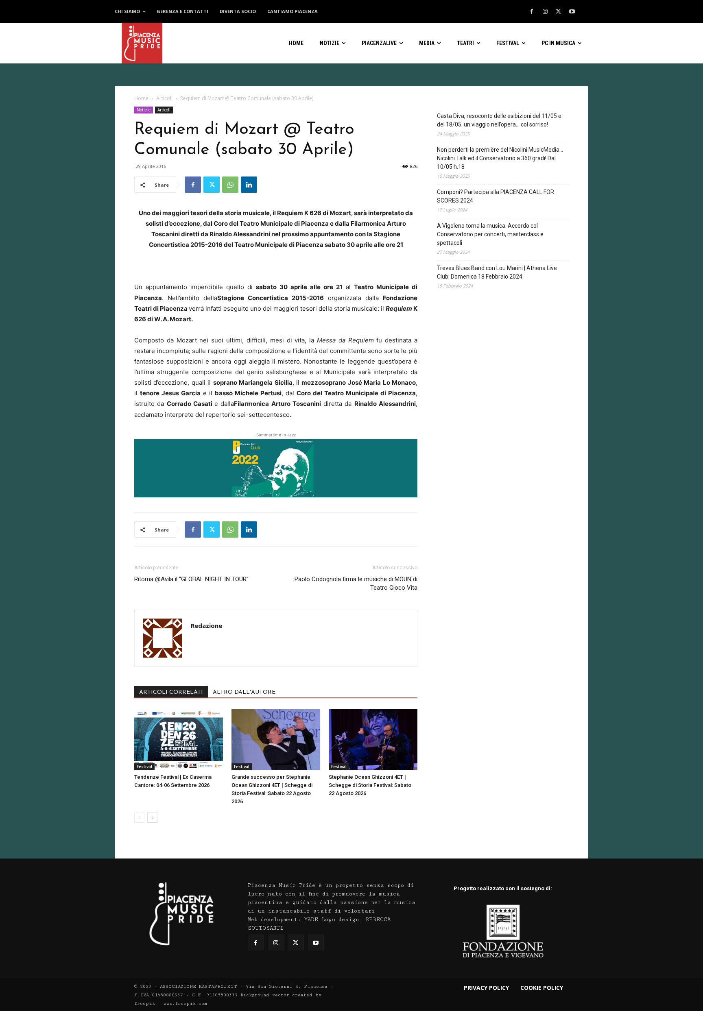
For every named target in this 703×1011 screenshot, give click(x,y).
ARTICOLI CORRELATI (171, 692)
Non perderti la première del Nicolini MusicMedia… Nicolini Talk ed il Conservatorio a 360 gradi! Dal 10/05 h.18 (500, 158)
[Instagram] (545, 11)
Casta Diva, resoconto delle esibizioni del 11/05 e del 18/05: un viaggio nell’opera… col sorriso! (499, 120)
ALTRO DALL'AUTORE (244, 692)
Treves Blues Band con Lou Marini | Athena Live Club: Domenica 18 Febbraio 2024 (497, 272)
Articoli (164, 98)
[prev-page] (139, 818)
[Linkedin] (249, 184)
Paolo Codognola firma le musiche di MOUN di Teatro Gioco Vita (356, 583)
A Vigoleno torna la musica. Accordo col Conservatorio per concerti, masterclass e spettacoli (490, 234)
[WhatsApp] (230, 184)
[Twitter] (558, 11)
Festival (144, 766)
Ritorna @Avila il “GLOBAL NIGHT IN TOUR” (191, 579)
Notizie (144, 110)
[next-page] (152, 818)
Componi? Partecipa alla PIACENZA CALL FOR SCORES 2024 (495, 196)
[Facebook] (531, 11)
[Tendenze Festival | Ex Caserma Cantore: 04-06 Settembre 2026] (178, 739)
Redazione (206, 625)
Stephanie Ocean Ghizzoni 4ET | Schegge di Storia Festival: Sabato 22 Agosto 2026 (370, 785)
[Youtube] (572, 11)
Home (141, 98)
